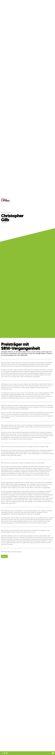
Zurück (4, 556)
